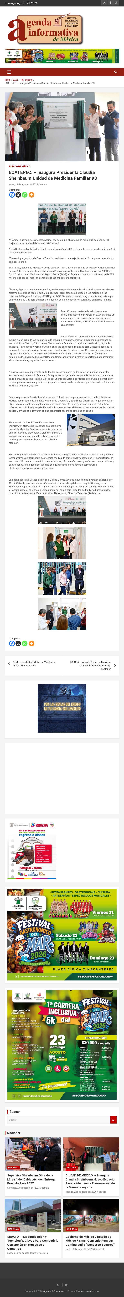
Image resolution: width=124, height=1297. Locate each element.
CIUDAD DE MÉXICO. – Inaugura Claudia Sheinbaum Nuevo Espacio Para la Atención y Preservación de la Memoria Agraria (90, 1181)
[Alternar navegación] (9, 72)
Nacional (13, 1133)
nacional (13, 1168)
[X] (18, 195)
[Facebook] (12, 195)
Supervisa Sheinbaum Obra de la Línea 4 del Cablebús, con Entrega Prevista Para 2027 (31, 1179)
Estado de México (19, 166)
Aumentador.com (90, 1291)
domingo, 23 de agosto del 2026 (23, 1187)
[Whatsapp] (24, 195)
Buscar (113, 1120)
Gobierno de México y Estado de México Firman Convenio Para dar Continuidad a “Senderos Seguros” (90, 1241)
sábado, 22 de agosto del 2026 (81, 1192)
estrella (43, 184)
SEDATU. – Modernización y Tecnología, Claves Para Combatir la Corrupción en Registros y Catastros (32, 1243)
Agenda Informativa (53, 1291)
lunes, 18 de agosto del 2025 (23, 184)
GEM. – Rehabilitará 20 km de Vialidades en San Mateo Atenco (34, 664)
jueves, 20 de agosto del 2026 (81, 1249)
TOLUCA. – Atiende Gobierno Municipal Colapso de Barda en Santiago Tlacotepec (90, 665)
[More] (31, 195)
